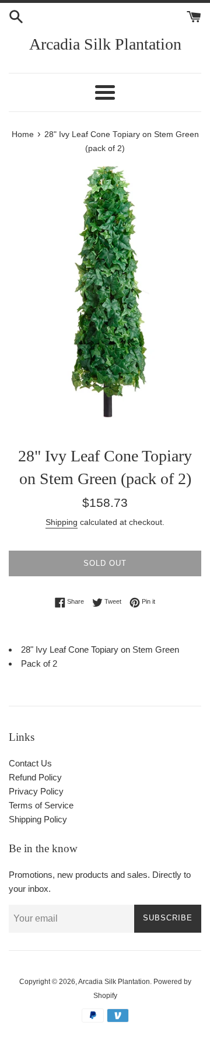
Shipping (62, 522)
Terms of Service (41, 805)
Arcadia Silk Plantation (105, 44)
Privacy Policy (36, 791)
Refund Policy (35, 777)
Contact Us (30, 763)
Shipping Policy (38, 819)
